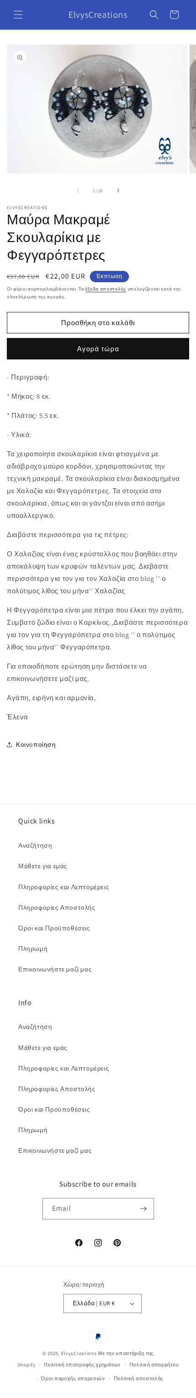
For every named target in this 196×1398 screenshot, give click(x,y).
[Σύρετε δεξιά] (118, 190)
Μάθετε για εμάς (42, 866)
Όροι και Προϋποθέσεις (54, 928)
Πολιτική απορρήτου (154, 1364)
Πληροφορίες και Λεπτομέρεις (63, 887)
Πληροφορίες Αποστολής (57, 907)
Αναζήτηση (35, 845)
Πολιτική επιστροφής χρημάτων (82, 1364)
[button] (18, 15)
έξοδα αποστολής (105, 289)
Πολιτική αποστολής (139, 1378)
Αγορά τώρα (98, 348)
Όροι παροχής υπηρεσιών (73, 1378)
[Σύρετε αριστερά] (78, 190)
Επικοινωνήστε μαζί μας (55, 969)
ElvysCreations (79, 1353)
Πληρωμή (32, 948)
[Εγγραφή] (144, 1208)
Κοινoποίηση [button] (36, 744)
